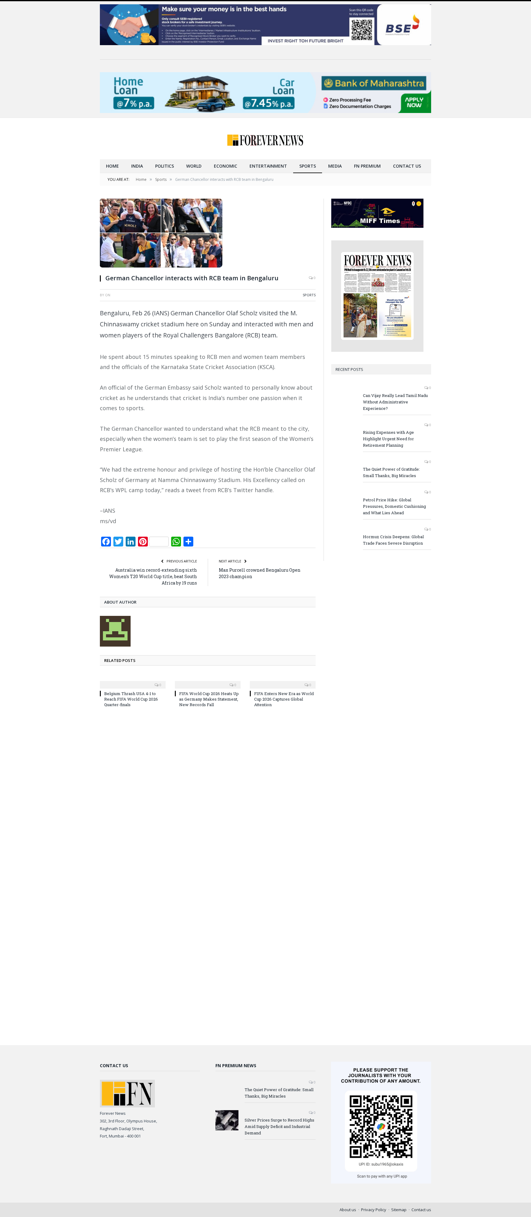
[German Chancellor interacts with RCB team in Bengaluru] (208, 234)
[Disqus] (208, 795)
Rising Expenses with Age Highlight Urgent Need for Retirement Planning (388, 439)
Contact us (407, 166)
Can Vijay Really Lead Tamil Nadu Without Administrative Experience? (395, 402)
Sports (307, 166)
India (137, 166)
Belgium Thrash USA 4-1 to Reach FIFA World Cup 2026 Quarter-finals (131, 699)
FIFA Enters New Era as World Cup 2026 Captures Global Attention (284, 699)
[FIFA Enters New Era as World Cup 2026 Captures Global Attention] (283, 680)
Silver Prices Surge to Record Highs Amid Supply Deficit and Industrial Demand (279, 1126)
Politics (164, 166)
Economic (225, 166)
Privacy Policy (373, 1209)
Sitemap (399, 1209)
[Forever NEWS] (265, 138)
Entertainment (268, 166)
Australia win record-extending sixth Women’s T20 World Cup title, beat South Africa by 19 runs (153, 576)
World (194, 166)
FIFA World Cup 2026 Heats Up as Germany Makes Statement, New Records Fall (209, 699)
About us (348, 1209)
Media (335, 166)
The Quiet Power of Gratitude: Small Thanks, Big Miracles (391, 472)
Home (112, 166)
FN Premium (367, 166)
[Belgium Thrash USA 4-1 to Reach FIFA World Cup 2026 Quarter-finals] (133, 680)
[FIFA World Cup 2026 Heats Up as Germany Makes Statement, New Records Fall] (208, 680)
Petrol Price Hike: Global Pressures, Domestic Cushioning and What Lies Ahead (394, 506)
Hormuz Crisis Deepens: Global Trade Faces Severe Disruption (393, 540)
